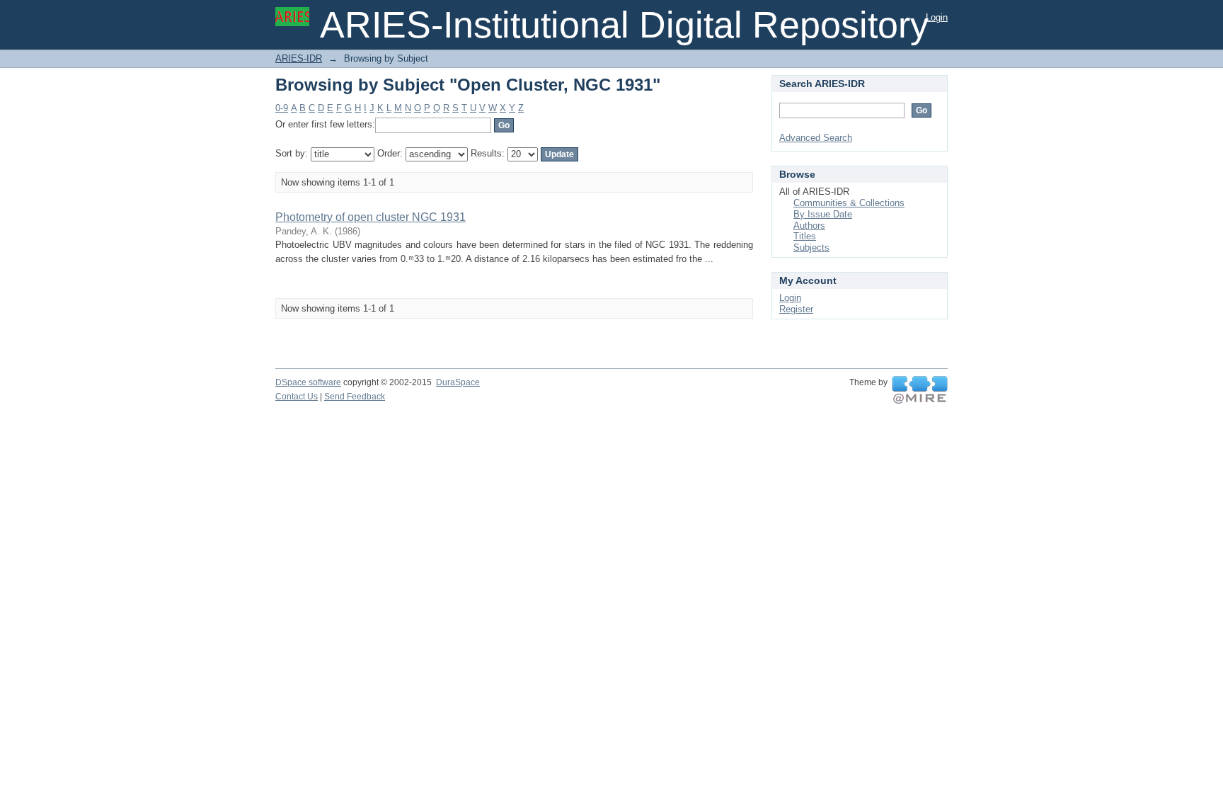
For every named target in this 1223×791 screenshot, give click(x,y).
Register (796, 309)
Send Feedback (354, 397)
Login (937, 17)
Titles (804, 236)
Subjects (811, 247)
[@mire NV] (920, 390)
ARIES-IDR (298, 58)
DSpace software (308, 382)
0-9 (281, 108)
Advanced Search (815, 137)
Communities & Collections (849, 203)
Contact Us (296, 397)
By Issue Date (822, 214)
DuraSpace (458, 382)
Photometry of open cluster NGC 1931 (370, 217)
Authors (809, 225)
